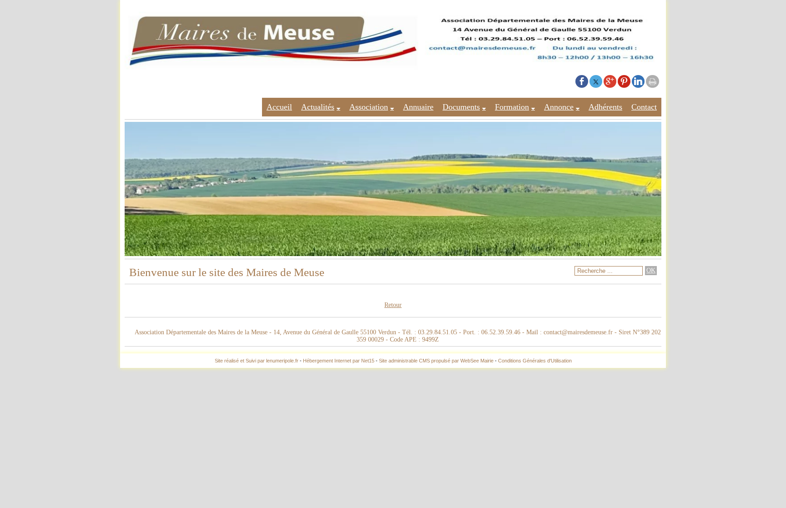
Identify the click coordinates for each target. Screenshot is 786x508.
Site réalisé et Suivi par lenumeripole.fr (256, 360)
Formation (512, 106)
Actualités (317, 106)
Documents (461, 106)
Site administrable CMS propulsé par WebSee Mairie (436, 360)
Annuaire (418, 106)
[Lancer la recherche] (651, 270)
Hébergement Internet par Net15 (338, 360)
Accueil (279, 106)
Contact (644, 106)
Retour (393, 305)
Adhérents (605, 106)
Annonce (559, 106)
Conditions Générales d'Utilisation (535, 360)
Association (368, 106)
